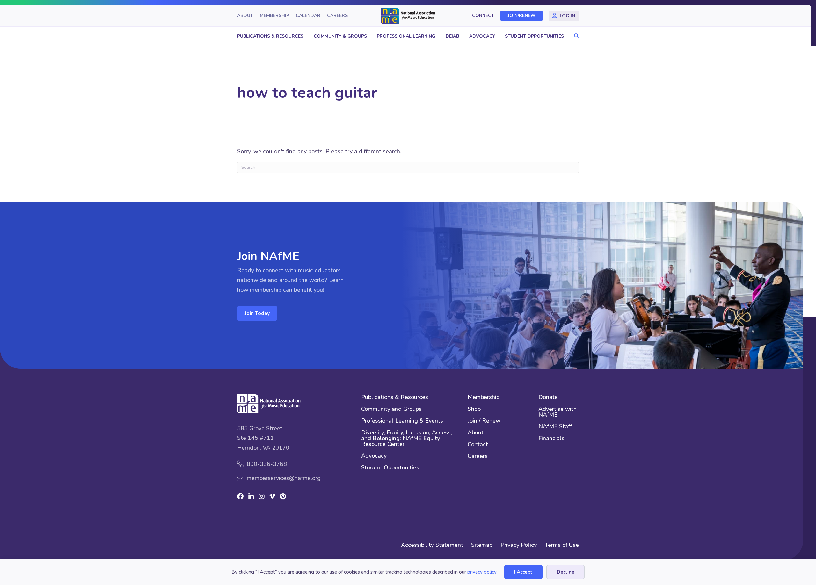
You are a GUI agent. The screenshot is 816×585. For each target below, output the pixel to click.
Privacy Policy (518, 545)
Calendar (308, 15)
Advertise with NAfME (557, 412)
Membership (274, 15)
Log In (567, 16)
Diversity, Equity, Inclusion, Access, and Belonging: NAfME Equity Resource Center (406, 439)
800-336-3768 (267, 464)
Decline (565, 572)
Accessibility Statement (432, 545)
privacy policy (482, 572)
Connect (483, 15)
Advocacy (482, 36)
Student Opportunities (534, 36)
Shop (474, 409)
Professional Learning (406, 36)
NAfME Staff (555, 427)
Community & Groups (340, 36)
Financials (551, 438)
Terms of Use (562, 545)
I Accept (523, 572)
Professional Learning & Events (402, 421)
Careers (337, 15)
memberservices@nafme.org (284, 478)
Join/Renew (522, 15)
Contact (478, 444)
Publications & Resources (270, 36)
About (245, 15)
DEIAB (452, 36)
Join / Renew (484, 421)
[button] (575, 36)
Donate (548, 397)
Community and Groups (391, 409)
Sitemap (481, 545)
